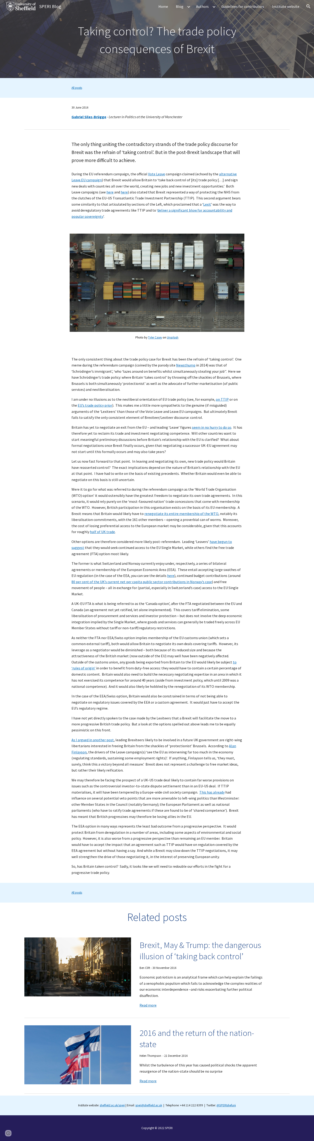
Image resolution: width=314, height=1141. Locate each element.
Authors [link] (202, 6)
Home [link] (163, 6)
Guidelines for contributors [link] (242, 6)
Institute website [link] (285, 6)
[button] (308, 6)
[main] (157, 39)
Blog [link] (179, 6)
